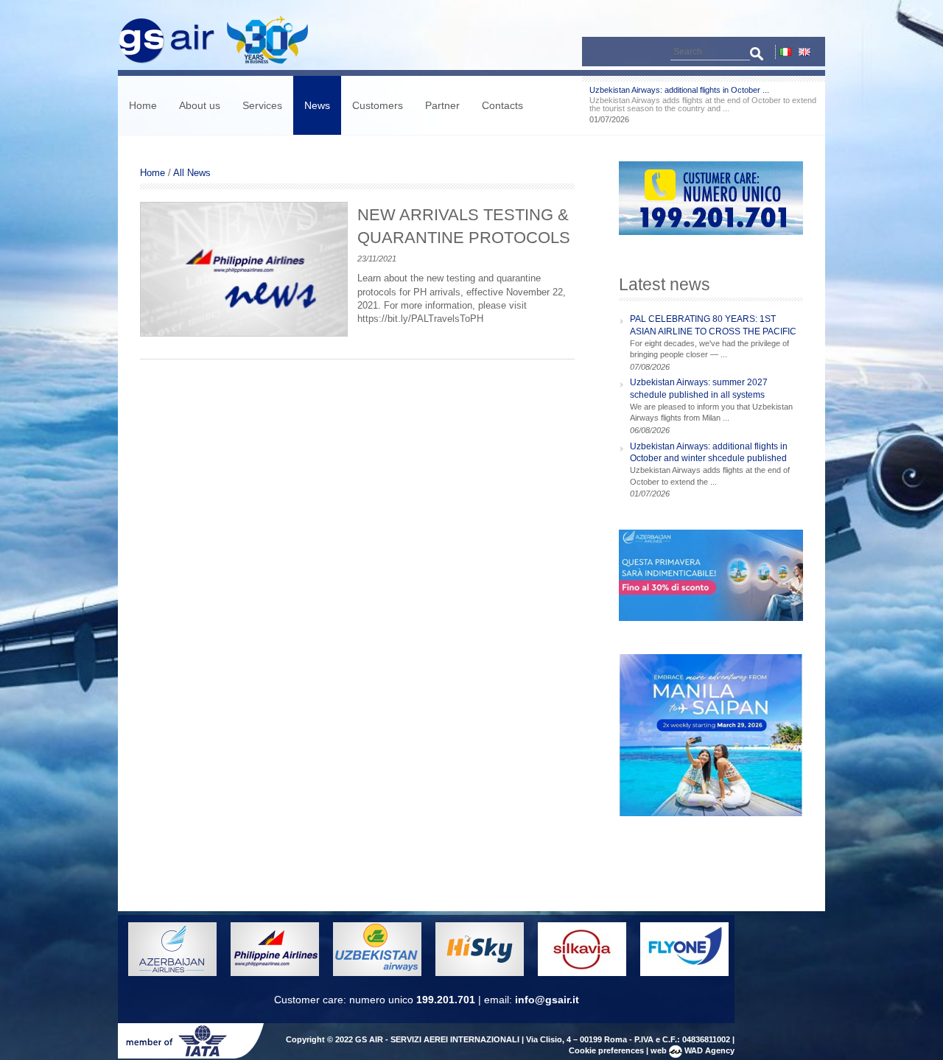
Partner (442, 105)
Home (143, 105)
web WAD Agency (693, 1050)
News (317, 105)
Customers (377, 105)
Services (262, 105)
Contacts (502, 105)
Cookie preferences (606, 1050)
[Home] (220, 63)
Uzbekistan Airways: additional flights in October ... (679, 89)
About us (199, 105)
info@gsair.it (547, 999)
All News (192, 172)
